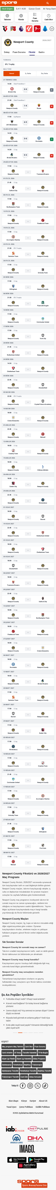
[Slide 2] (25, 1032)
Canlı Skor (29, 1047)
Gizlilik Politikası (43, 1107)
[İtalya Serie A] (45, 28)
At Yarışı (17, 1053)
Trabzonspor (37, 1065)
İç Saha (28, 73)
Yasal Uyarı (11, 1107)
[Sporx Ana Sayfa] (10, 3)
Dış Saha (44, 73)
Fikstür (32, 52)
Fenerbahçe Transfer (28, 1071)
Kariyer (33, 1101)
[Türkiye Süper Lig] (5, 28)
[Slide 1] (20, 1032)
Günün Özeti (34, 8)
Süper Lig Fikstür (8, 1059)
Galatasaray (6, 1065)
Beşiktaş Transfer (44, 1071)
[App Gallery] (27, 1165)
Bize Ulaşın (13, 1101)
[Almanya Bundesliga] (37, 28)
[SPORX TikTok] (45, 1086)
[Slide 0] (15, 1032)
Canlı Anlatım (7, 1053)
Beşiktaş (27, 1065)
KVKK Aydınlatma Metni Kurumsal (28, 1113)
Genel (11, 73)
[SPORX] (28, 1182)
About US (43, 1101)
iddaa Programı (39, 1059)
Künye (24, 1101)
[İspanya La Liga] (29, 28)
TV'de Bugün (43, 1053)
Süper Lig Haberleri (24, 1059)
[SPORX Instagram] (30, 1086)
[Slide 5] (41, 1032)
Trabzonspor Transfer (10, 1077)
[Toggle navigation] (53, 3)
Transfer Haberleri (29, 1053)
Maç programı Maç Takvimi (12, 1047)
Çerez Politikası (26, 1107)
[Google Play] (37, 1159)
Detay (6, 52)
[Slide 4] (36, 1032)
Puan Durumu (19, 52)
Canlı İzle (24, 1077)
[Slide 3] (30, 1032)
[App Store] (17, 1159)
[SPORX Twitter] (37, 1086)
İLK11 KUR (21, 8)
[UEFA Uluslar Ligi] (13, 28)
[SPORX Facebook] (23, 1086)
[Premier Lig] (21, 28)
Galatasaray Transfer (10, 1071)
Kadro (42, 52)
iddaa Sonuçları (35, 1077)
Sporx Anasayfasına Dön (34, 1185)
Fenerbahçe (17, 1065)
